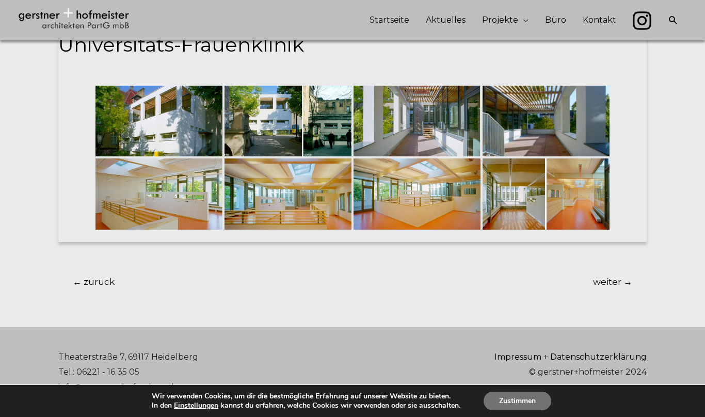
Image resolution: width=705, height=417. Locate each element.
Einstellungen (196, 405)
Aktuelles (446, 20)
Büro (555, 20)
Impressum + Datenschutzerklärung (570, 357)
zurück (94, 281)
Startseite (389, 20)
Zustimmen (517, 401)
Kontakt (599, 20)
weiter (612, 281)
